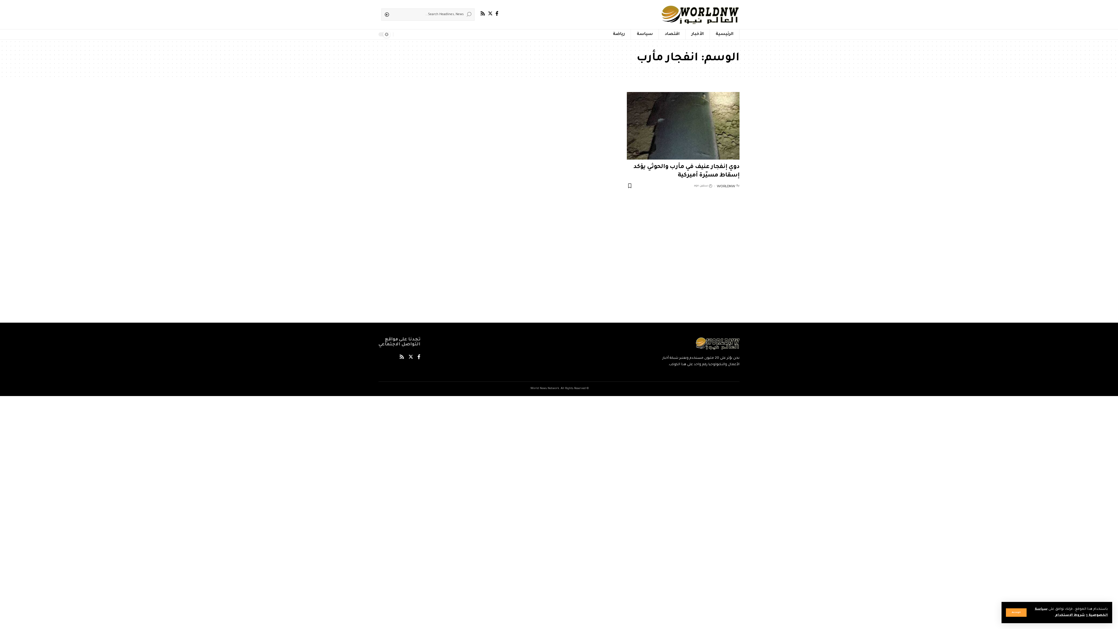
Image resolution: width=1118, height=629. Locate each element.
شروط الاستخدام (1069, 615)
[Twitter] (490, 13)
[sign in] (407, 34)
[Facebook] (497, 13)
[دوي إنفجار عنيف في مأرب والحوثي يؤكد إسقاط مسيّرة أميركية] (683, 126)
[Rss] (483, 13)
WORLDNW (726, 186)
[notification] (398, 34)
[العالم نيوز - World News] (700, 14)
